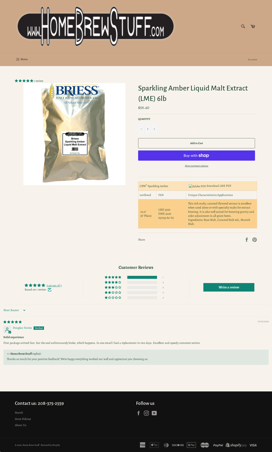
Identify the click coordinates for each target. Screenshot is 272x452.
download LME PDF (219, 186)
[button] (24, 81)
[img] (12, 322)
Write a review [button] (229, 287)
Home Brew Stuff (31, 445)
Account (252, 59)
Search (19, 413)
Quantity (144, 119)
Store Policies (23, 419)
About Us (20, 425)
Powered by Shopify (50, 445)
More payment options (196, 165)
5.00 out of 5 (54, 285)
